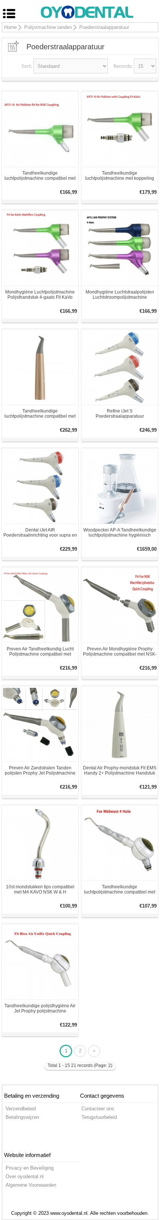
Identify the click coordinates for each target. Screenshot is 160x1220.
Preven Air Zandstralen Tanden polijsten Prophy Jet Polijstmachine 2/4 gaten (40, 770)
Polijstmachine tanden (48, 27)
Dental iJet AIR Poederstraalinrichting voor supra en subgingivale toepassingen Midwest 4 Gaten (40, 532)
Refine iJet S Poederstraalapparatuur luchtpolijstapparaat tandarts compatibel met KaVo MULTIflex (120, 413)
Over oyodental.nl (25, 1176)
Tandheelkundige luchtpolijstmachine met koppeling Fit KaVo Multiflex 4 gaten (119, 175)
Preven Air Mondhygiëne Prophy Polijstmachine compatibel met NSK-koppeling (120, 651)
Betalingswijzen (22, 1117)
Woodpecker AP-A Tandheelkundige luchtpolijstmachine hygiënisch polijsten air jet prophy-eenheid (119, 532)
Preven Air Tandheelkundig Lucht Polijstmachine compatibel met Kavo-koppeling (40, 651)
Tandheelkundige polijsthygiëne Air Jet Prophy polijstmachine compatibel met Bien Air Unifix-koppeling (40, 1008)
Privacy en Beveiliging (30, 1168)
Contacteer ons (97, 1108)
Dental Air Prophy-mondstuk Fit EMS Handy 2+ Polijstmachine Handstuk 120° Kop (119, 770)
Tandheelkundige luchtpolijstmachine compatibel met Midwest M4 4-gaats (119, 889)
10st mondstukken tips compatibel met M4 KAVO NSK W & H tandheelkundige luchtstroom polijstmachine (40, 889)
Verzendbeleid (21, 1108)
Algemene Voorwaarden (31, 1185)
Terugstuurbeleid (99, 1117)
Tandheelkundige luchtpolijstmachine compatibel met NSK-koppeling (40, 175)
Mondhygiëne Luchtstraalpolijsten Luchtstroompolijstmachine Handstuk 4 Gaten (120, 294)
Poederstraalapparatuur (104, 27)
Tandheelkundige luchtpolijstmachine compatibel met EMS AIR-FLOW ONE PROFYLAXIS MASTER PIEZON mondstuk (40, 413)
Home (10, 27)
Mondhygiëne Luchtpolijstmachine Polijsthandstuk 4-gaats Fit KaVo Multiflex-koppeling (40, 294)
